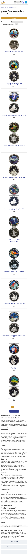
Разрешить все (14, 541)
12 (16, 24)
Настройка (14, 552)
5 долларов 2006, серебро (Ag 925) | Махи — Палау (14, 398)
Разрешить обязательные (14, 546)
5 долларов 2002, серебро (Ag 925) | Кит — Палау (14, 177)
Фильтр (14, 18)
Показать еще (14, 411)
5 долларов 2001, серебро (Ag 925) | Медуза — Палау (14, 115)
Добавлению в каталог (16, 21)
